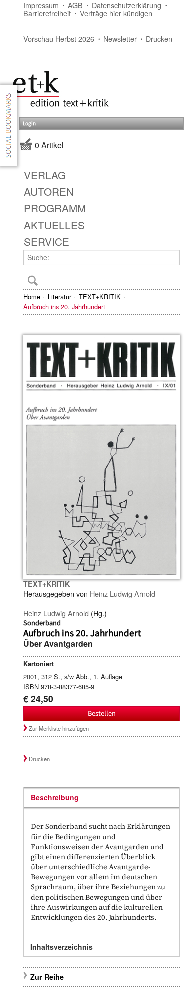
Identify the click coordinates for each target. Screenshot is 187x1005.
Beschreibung (55, 797)
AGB (75, 5)
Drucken (159, 38)
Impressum (41, 5)
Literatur (59, 296)
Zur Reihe (47, 977)
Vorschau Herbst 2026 (58, 38)
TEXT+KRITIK (100, 296)
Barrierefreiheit (47, 13)
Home (31, 296)
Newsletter (120, 38)
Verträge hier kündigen (116, 13)
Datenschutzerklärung (126, 5)
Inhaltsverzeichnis (61, 947)
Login (29, 123)
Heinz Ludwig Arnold (122, 593)
